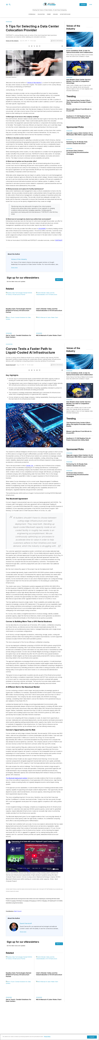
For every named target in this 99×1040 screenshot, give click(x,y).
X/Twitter (26, 920)
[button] (7, 4)
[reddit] (37, 46)
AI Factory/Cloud (65, 14)
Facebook (33, 920)
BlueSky (45, 920)
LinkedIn (14, 920)
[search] (10, 4)
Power (49, 14)
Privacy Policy (47, 1036)
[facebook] (29, 46)
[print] (62, 46)
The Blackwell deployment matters (16, 792)
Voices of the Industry (12, 40)
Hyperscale (32, 14)
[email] (39, 46)
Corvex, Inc (29, 465)
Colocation (41, 14)
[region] (49, 1037)
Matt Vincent (17, 931)
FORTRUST (58, 240)
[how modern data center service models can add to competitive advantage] (79, 68)
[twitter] (34, 46)
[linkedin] (31, 46)
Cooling (55, 14)
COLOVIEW (42, 228)
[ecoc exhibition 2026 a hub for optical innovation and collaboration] (79, 39)
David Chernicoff (11, 365)
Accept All (92, 1037)
